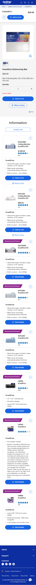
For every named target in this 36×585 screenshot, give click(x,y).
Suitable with (18, 129)
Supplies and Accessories (15, 6)
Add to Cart (17, 17)
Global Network (15, 571)
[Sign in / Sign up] (21, 2)
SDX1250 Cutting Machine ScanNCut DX (24, 196)
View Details (19, 277)
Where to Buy (19, 105)
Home (3, 6)
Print (32, 112)
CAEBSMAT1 (28, 6)
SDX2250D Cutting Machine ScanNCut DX (24, 144)
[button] (30, 580)
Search (29, 2)
